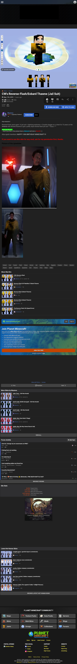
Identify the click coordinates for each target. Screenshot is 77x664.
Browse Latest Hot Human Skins (38, 593)
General (11, 472)
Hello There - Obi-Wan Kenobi (21, 393)
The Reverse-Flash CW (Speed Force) (24, 308)
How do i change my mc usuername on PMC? (15, 443)
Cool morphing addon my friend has (12, 463)
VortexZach (18, 287)
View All (38, 435)
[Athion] (38, 520)
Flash (20, 265)
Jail (36, 265)
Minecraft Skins (35, 382)
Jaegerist (17, 588)
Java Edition (8, 452)
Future (25, 265)
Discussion (8, 458)
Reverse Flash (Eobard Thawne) (22, 291)
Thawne (36, 267)
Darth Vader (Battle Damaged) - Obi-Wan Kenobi (26, 401)
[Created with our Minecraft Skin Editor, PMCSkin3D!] (73, 87)
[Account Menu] (75, 2)
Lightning (42, 265)
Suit (30, 267)
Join (66, 321)
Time (41, 267)
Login (43, 353)
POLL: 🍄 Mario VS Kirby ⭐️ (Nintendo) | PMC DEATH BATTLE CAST (24, 476)
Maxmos (10, 113)
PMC (6, 445)
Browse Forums (38, 481)
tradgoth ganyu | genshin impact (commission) (25, 551)
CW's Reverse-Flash (19, 275)
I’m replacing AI (6, 457)
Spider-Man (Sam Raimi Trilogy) (21, 418)
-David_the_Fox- (73, 445)
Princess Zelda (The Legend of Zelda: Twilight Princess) (28, 584)
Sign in (72, 321)
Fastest (15, 265)
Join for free (38, 350)
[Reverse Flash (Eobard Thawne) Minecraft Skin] (7, 294)
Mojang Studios (32, 662)
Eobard (5, 265)
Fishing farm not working (9, 450)
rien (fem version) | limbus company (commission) (26, 576)
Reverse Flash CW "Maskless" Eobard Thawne (26, 283)
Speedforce (17, 267)
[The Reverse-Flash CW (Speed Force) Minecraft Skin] (7, 311)
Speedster (24, 267)
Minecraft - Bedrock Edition (8, 465)
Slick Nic (18, 303)
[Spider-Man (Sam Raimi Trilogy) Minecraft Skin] (6, 421)
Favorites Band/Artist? (8, 470)
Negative (53, 265)
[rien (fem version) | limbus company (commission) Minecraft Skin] (6, 579)
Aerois (16, 555)
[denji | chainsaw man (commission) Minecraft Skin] (6, 562)
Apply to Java (69, 107)
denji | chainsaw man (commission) (22, 560)
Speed (10, 267)
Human (10, 91)
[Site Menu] (2, 2)
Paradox (60, 265)
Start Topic (72, 440)
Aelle (72, 452)
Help (3, 445)
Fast (10, 265)
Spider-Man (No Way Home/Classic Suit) (24, 426)
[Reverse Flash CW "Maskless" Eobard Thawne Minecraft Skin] (7, 286)
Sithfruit (73, 478)
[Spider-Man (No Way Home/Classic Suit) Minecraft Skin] (6, 429)
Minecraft (19, 662)
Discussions (4, 472)
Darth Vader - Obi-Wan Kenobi (21, 410)
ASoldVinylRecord (72, 465)
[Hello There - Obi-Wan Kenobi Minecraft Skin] (6, 396)
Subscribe (29, 115)
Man (48, 265)
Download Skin (53, 107)
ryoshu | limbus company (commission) (23, 568)
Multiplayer (18, 465)
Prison (65, 265)
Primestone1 (19, 311)
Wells (51, 267)
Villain (46, 267)
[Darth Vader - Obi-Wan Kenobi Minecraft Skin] (6, 412)
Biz (16, 295)
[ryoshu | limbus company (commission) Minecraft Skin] (6, 571)
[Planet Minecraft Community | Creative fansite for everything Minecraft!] (38, 634)
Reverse (72, 265)
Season (5, 267)
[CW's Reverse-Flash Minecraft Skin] (7, 278)
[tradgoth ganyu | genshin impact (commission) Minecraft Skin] (6, 554)
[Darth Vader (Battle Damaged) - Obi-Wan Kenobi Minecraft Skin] (6, 404)
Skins (5, 91)
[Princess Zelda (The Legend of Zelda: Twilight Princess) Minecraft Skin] (6, 587)
